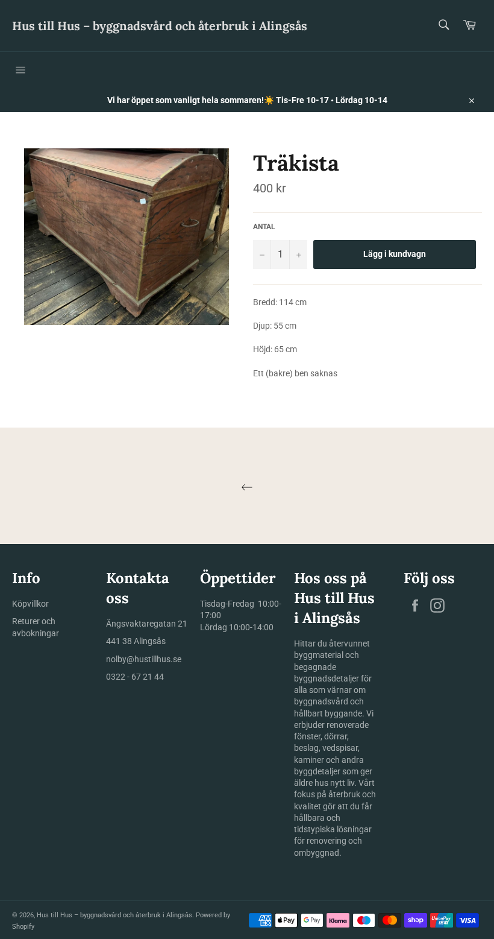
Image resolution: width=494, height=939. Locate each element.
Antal (264, 227)
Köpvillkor (30, 604)
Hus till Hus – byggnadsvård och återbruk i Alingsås (159, 25)
